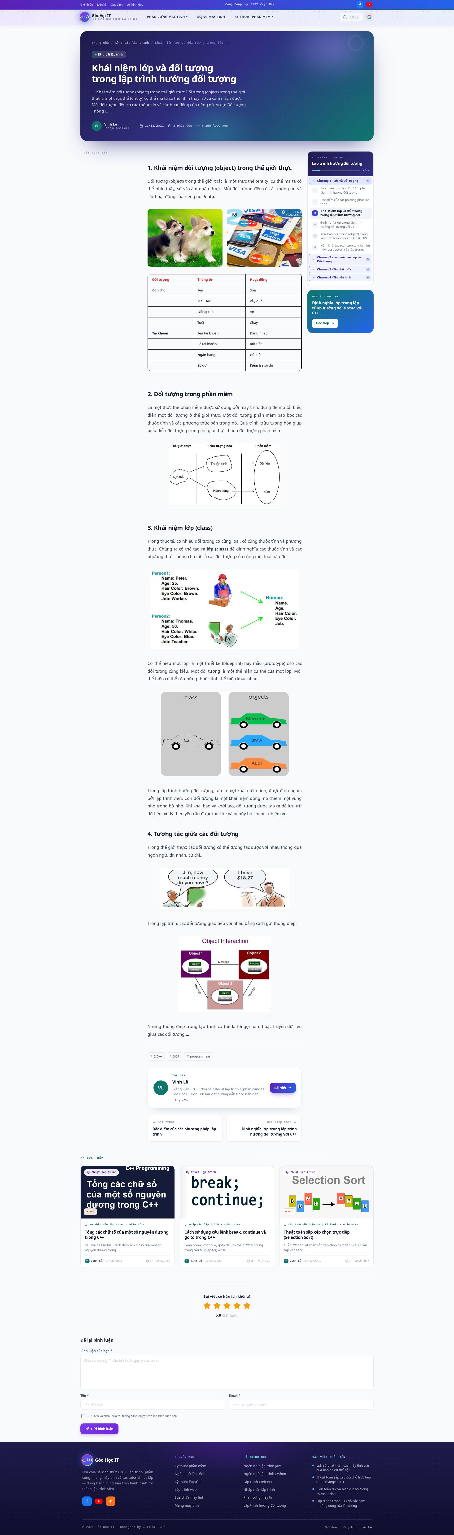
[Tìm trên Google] (369, 17)
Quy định (116, 5)
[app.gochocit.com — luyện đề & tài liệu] (110, 1501)
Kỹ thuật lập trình (132, 43)
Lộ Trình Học (135, 5)
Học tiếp (322, 323)
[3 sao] (227, 1305)
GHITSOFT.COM (154, 1527)
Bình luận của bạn (96, 1351)
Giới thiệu (86, 5)
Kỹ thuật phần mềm (190, 1466)
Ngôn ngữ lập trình (190, 1473)
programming (198, 1056)
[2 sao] (217, 1305)
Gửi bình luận (102, 1429)
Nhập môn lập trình (259, 1489)
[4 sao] (237, 1305)
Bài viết (280, 1087)
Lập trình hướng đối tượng (265, 1505)
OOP (174, 1056)
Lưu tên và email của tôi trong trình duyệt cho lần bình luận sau (132, 1416)
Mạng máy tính (187, 1505)
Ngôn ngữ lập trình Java (263, 1466)
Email (234, 1395)
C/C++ (156, 1056)
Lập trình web (186, 1489)
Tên (84, 1395)
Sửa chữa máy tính (189, 1497)
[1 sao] (207, 1305)
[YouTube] (369, 4)
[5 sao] (247, 1305)
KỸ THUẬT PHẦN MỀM (253, 16)
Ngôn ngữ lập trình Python (265, 1473)
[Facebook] (360, 4)
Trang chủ (100, 43)
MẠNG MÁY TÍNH (211, 16)
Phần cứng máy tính (259, 1497)
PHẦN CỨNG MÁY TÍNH (166, 16)
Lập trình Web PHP (258, 1481)
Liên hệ (102, 5)
